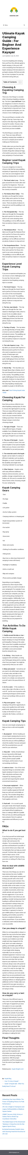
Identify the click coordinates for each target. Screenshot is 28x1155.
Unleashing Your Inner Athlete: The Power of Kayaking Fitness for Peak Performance (13, 1101)
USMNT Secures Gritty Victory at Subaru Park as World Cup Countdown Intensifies (12, 1117)
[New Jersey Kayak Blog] (14, 11)
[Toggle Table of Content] (19, 82)
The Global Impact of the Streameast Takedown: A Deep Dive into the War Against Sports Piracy (13, 1124)
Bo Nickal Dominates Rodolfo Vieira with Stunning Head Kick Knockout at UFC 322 (13, 1131)
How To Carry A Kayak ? (12, 1081)
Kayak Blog (8, 1078)
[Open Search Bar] (24, 25)
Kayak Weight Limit (18, 1069)
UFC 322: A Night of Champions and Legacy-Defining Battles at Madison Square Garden (13, 1109)
